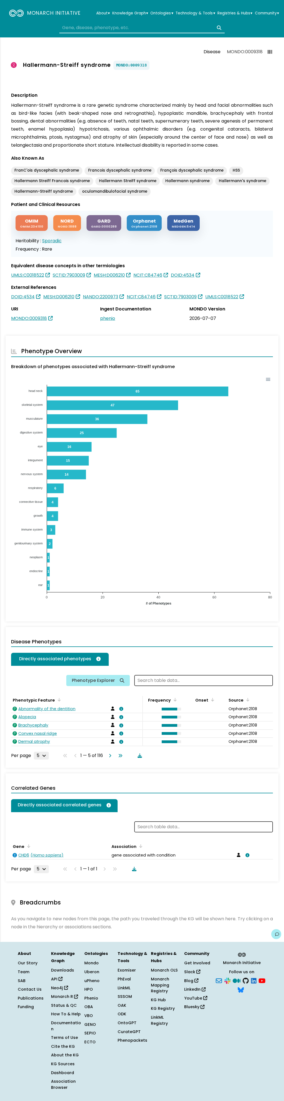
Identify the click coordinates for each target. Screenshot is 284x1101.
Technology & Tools (195, 13)
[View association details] (120, 709)
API (55, 979)
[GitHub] (246, 980)
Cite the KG (63, 1046)
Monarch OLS (164, 970)
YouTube (193, 998)
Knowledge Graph (130, 13)
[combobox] (142, 27)
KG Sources (63, 1064)
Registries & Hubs (234, 13)
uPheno (92, 980)
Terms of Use (64, 1037)
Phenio (91, 998)
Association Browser (63, 1084)
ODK (122, 1014)
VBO (88, 1015)
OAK (122, 1005)
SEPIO (90, 1033)
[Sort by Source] (247, 699)
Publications (31, 998)
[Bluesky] (241, 989)
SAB (22, 980)
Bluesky (192, 1007)
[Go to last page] (119, 756)
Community (267, 13)
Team (23, 972)
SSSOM (125, 996)
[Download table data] (139, 756)
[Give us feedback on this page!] (276, 934)
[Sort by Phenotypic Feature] (58, 699)
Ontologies (161, 13)
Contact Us (30, 989)
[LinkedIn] (254, 980)
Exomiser (127, 970)
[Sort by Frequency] (174, 699)
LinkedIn (193, 989)
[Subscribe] (219, 980)
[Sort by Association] (139, 846)
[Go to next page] (109, 756)
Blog (189, 980)
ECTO (90, 1042)
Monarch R (62, 996)
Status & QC (64, 1005)
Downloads (62, 970)
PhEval (124, 979)
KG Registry (163, 1008)
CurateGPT (129, 1031)
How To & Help (66, 1014)
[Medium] (236, 980)
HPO (88, 989)
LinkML (124, 988)
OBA (88, 1007)
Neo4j (57, 988)
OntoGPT (127, 1023)
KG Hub (158, 1000)
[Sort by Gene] (27, 846)
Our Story (27, 963)
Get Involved (197, 963)
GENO (90, 1024)
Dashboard (62, 1072)
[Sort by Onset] (211, 699)
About (103, 13)
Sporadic (52, 241)
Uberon (91, 972)
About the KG (65, 1055)
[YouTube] (261, 980)
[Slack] (227, 980)
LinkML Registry (159, 1020)
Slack (190, 972)
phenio (107, 318)
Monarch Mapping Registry (160, 985)
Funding (26, 1007)
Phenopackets (132, 1040)
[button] (170, 709)
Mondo (91, 963)
